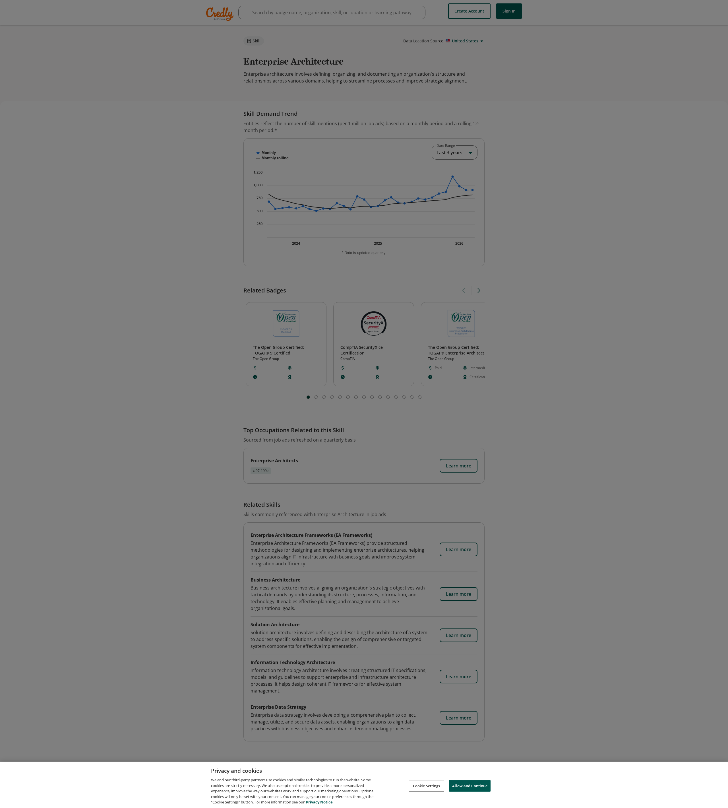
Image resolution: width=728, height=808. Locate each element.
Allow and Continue (469, 785)
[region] (364, 785)
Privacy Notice (319, 802)
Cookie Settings (426, 785)
